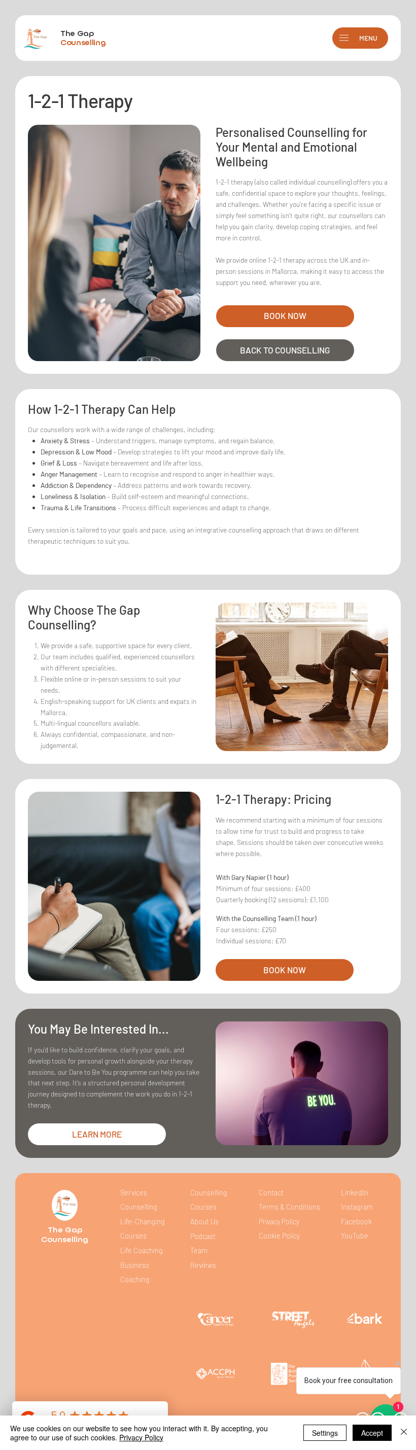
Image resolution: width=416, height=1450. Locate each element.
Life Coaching (141, 1250)
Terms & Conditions (290, 1207)
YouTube (354, 1235)
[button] (344, 37)
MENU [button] (368, 37)
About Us (204, 1221)
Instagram (357, 1207)
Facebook (356, 1221)
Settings (325, 1433)
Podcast (203, 1236)
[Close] (404, 1433)
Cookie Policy (279, 1235)
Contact (271, 1192)
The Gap (83, 37)
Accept (372, 1433)
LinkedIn (354, 1192)
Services (133, 1192)
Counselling (64, 1239)
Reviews (203, 1265)
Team (198, 1250)
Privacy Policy (279, 1221)
